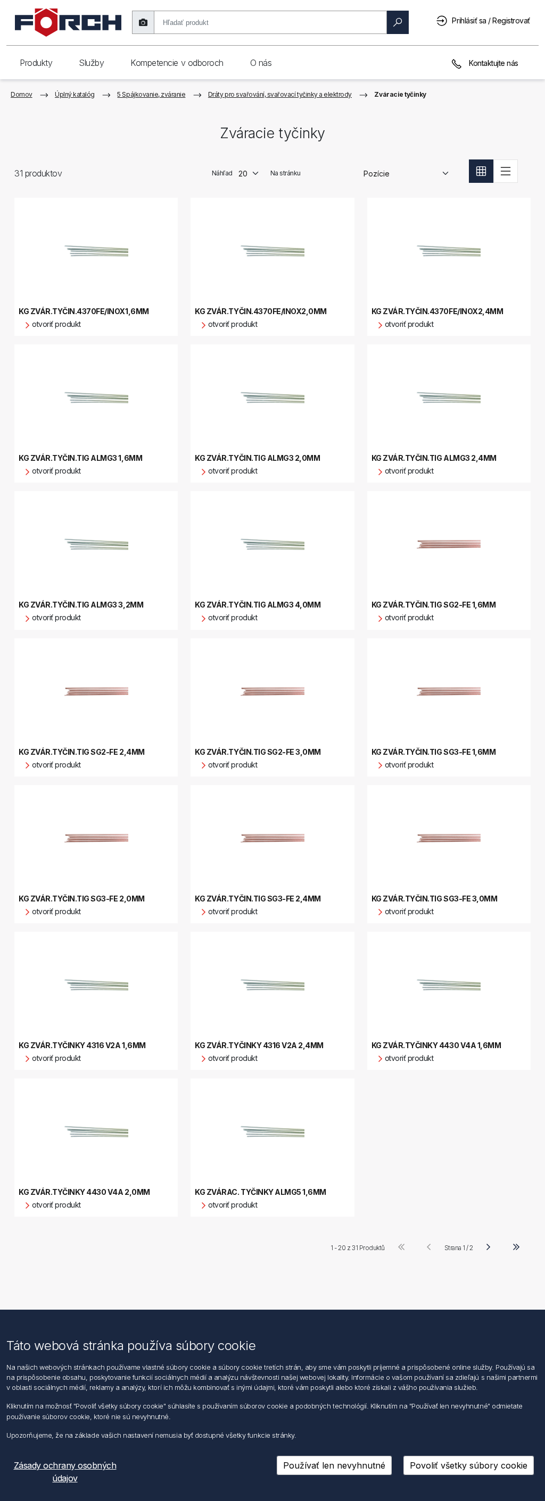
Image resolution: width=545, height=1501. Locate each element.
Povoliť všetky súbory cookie (468, 1465)
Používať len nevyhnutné (334, 1465)
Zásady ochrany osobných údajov (65, 1471)
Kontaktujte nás (492, 63)
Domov (21, 94)
